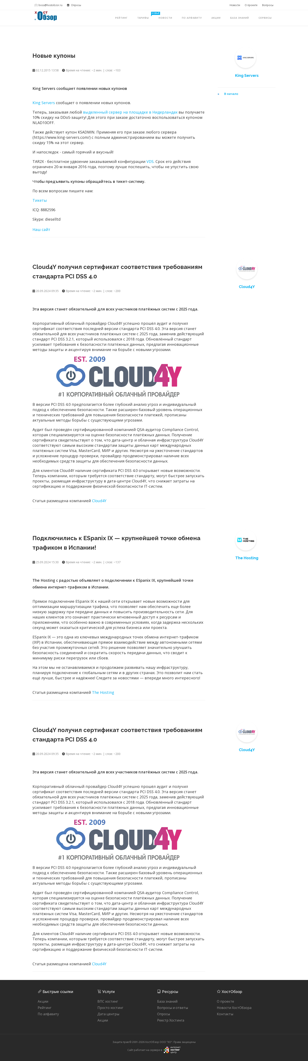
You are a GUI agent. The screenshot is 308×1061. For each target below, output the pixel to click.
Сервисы (265, 18)
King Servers (44, 102)
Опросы (75, 5)
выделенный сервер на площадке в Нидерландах (130, 112)
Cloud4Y (99, 500)
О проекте (251, 5)
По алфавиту (192, 18)
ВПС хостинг (107, 1001)
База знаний (239, 18)
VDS (150, 161)
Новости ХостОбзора (234, 1007)
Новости (235, 5)
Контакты (225, 1014)
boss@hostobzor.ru (50, 5)
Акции (216, 18)
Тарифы (145, 15)
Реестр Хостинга (170, 1020)
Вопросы (267, 5)
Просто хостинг (110, 1007)
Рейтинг (121, 18)
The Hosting (103, 692)
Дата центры (108, 1014)
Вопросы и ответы (172, 1007)
